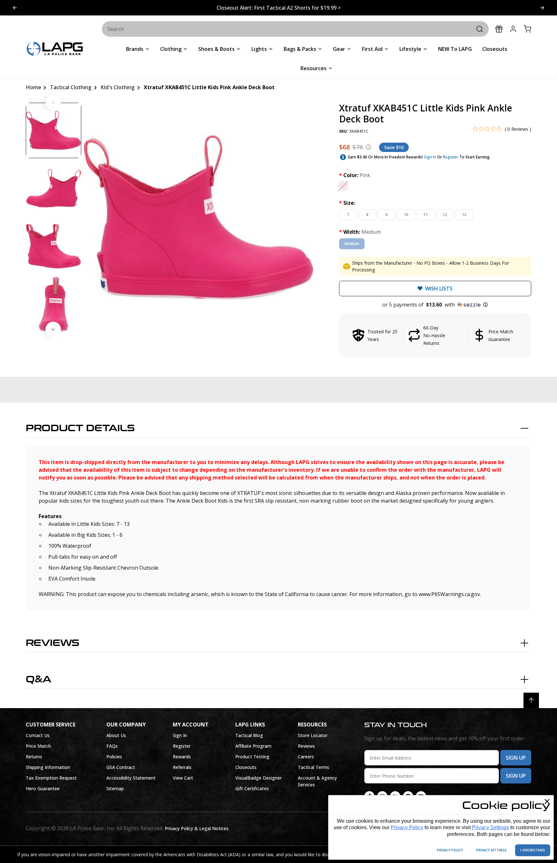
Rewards (182, 757)
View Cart (183, 778)
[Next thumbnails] (53, 329)
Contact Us (38, 735)
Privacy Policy (407, 827)
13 (464, 214)
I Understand (532, 850)
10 (406, 214)
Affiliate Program (253, 746)
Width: (360, 231)
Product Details (80, 428)
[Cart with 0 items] (527, 29)
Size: (347, 202)
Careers (306, 757)
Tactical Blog (249, 735)
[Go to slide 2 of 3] (542, 8)
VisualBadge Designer (258, 778)
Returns (34, 757)
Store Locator (312, 735)
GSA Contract (120, 767)
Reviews (52, 643)
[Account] (513, 29)
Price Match (38, 746)
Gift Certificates (252, 788)
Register (450, 157)
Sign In (430, 157)
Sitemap (115, 788)
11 (425, 214)
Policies (114, 757)
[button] (435, 304)
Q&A (38, 679)
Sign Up (516, 757)
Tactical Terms (313, 767)
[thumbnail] (53, 130)
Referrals (182, 767)
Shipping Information (48, 767)
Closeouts (246, 767)
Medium (352, 243)
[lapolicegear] (55, 49)
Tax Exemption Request (51, 778)
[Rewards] (499, 29)
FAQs (112, 746)
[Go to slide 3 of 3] (15, 8)
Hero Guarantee (43, 788)
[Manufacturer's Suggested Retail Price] (368, 147)
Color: (354, 175)
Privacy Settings (490, 827)
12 (445, 214)
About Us (116, 735)
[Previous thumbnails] (53, 102)
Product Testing (252, 757)
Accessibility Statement (131, 778)
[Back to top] (531, 700)
